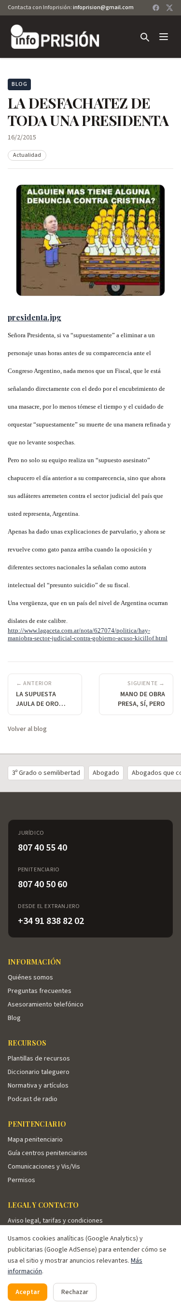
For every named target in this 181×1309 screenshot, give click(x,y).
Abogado (106, 773)
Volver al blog (27, 729)
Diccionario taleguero (39, 1072)
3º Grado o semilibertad (46, 773)
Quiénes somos (30, 977)
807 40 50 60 (42, 884)
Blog (14, 1018)
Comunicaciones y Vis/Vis (44, 1166)
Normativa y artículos (38, 1085)
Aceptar (27, 1292)
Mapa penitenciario (35, 1139)
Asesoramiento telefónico (46, 1004)
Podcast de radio (32, 1099)
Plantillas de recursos (39, 1058)
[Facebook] (156, 8)
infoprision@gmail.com (103, 7)
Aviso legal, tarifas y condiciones (55, 1221)
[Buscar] (144, 36)
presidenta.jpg (34, 317)
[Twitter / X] (169, 8)
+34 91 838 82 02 (51, 921)
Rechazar (74, 1292)
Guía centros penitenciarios (47, 1153)
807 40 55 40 (42, 847)
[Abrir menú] (163, 36)
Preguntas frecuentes (39, 991)
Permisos (21, 1180)
